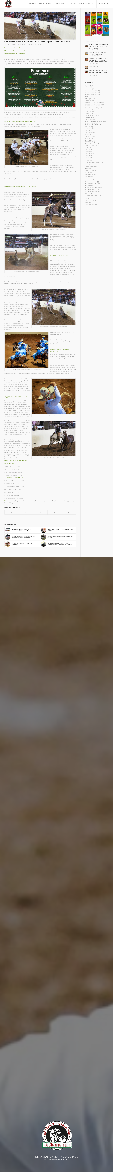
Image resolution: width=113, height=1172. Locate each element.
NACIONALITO (89, 174)
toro (15, 503)
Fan (53, 501)
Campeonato (18, 501)
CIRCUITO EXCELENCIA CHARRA (94, 121)
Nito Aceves (88, 176)
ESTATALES (88, 140)
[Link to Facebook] (99, 4)
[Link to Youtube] (104, 4)
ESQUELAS (88, 138)
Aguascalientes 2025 (91, 94)
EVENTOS (33, 44)
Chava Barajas (89, 119)
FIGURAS (87, 147)
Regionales (88, 185)
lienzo (60, 501)
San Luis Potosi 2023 (91, 189)
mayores (87, 168)
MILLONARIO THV (90, 172)
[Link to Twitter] (107, 4)
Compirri (42, 501)
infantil (87, 157)
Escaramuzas (89, 136)
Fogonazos (88, 151)
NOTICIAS (88, 178)
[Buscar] (92, 4)
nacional (64, 501)
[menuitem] (31, 4)
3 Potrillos (88, 85)
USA (86, 199)
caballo (12, 501)
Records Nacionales (91, 182)
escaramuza (48, 501)
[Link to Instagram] (102, 4)
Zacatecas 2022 (90, 204)
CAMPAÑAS (88, 100)
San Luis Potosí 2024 (91, 191)
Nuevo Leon (88, 180)
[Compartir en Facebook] (12, 512)
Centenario (26, 501)
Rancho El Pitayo (9, 503)
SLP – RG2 (87, 193)
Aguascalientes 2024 (91, 92)
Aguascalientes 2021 (91, 90)
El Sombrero (88, 134)
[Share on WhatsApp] (40, 512)
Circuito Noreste (90, 123)
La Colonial (88, 161)
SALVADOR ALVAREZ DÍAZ (92, 187)
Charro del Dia (89, 111)
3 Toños (87, 87)
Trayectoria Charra (90, 197)
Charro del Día (89, 109)
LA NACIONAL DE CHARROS (93, 163)
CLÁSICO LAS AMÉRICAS (92, 125)
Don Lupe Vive (89, 132)
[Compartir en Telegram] (54, 512)
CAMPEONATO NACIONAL (92, 106)
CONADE (87, 127)
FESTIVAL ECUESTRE (91, 145)
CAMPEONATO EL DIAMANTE (93, 104)
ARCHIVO (87, 96)
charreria (32, 501)
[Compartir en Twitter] (26, 512)
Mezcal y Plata (89, 170)
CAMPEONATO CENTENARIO (24, 44)
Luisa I (87, 164)
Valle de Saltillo (89, 200)
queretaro (70, 501)
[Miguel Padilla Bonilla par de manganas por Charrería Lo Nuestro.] (40, 26)
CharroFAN (88, 113)
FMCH (86, 149)
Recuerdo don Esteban (92, 183)
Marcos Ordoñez (90, 166)
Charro (37, 501)
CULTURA (87, 130)
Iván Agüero (88, 159)
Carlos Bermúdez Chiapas (93, 108)
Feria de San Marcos (91, 144)
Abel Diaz (42, 44)
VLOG (86, 202)
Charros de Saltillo (90, 117)
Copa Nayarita (89, 128)
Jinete (56, 501)
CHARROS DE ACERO (91, 115)
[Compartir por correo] (69, 512)
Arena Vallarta (89, 98)
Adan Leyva (88, 89)
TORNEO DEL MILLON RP (92, 195)
